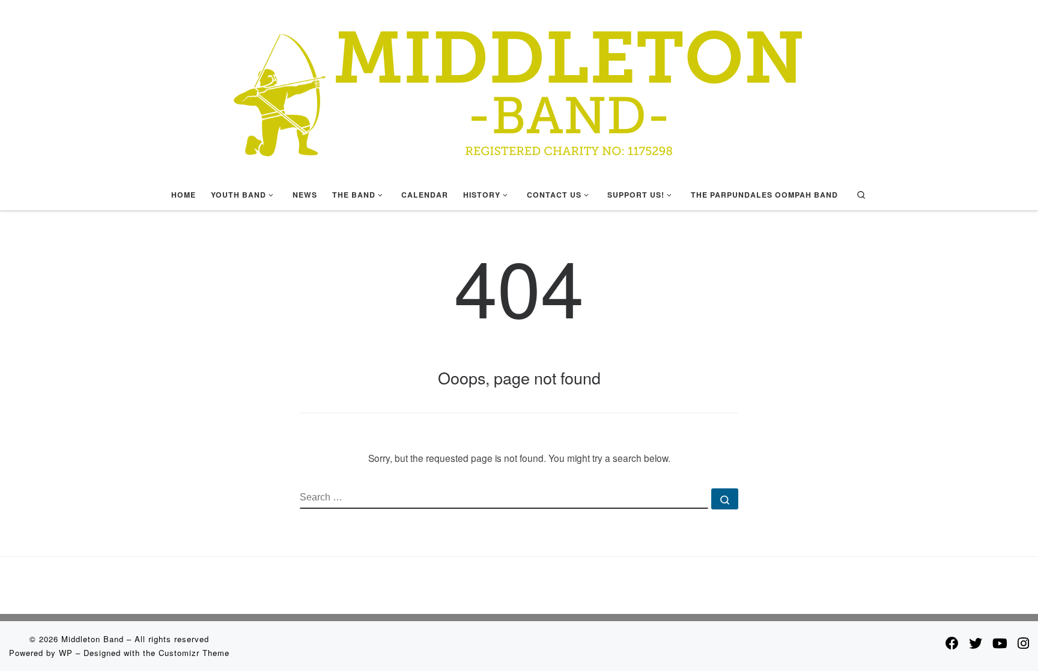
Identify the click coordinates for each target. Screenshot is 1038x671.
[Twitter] (975, 643)
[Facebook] (952, 643)
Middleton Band (92, 639)
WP (66, 652)
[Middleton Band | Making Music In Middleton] (519, 86)
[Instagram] (1023, 643)
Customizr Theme (194, 652)
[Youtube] (999, 643)
